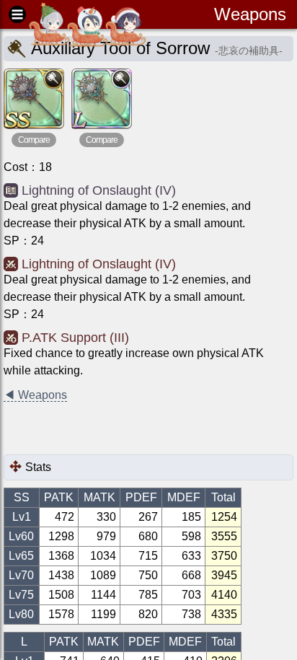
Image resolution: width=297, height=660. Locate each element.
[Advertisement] (119, 429)
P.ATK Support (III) (75, 337)
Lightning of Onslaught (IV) (99, 190)
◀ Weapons (35, 395)
